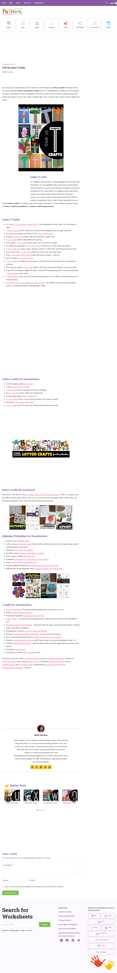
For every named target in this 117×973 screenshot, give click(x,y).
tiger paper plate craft (24, 402)
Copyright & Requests (67, 924)
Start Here (27, 3)
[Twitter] (79, 940)
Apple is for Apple (14, 609)
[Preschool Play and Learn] (12, 11)
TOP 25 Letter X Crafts (30, 803)
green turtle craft (29, 396)
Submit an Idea (64, 911)
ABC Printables (29, 652)
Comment (8, 865)
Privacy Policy (64, 920)
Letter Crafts (11, 618)
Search (45, 924)
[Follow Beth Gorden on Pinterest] (49, 767)
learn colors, (34, 661)
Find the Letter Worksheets (35, 631)
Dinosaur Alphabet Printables (31, 553)
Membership (38, 3)
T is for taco (11, 405)
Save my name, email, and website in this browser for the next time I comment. (34, 886)
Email (33, 880)
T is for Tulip (11, 239)
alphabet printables (56, 658)
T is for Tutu (25, 252)
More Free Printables (67, 928)
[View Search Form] (107, 3)
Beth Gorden (8, 72)
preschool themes (56, 661)
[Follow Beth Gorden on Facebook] (32, 767)
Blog (11, 3)
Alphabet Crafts (8, 64)
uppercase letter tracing (23, 640)
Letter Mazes (19, 649)
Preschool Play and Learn (13, 667)
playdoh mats (8, 664)
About (18, 3)
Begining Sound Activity (22, 612)
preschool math (9, 661)
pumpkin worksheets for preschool (46, 637)
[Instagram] (61, 940)
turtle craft (28, 383)
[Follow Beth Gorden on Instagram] (41, 767)
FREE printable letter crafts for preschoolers (40, 494)
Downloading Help (66, 915)
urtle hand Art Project (21, 386)
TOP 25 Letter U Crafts (11, 803)
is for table (12, 248)
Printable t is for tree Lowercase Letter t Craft (25, 282)
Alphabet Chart (22, 540)
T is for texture (12, 276)
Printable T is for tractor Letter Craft (21, 224)
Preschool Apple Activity (33, 615)
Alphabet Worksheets (22, 643)
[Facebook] (67, 940)
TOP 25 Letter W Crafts (50, 803)
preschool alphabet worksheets (25, 634)
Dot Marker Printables (23, 550)
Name (6, 880)
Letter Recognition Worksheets (19, 624)
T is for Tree (11, 389)
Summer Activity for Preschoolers (44, 565)
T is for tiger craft (45, 233)
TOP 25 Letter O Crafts (69, 803)
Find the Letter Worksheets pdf (23, 562)
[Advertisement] (68, 10)
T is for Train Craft (25, 258)
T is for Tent (11, 261)
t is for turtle (17, 236)
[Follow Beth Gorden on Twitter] (37, 767)
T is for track (21, 242)
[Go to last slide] (8, 799)
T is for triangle (12, 230)
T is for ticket (27, 267)
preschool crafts (26, 664)
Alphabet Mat (29, 556)
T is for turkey (12, 273)
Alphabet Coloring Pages (21, 544)
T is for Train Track (33, 245)
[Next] (74, 799)
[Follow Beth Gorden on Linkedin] (45, 767)
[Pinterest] (73, 940)
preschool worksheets (34, 658)
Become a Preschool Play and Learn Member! (69, 934)
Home (4, 3)
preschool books (52, 664)
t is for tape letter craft (20, 255)
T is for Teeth (11, 399)
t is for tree (14, 393)
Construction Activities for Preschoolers (31, 559)
